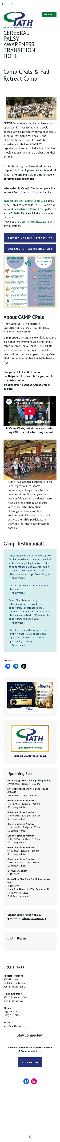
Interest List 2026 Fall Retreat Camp (25, 209)
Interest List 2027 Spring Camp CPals (26, 201)
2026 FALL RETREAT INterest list (30, 248)
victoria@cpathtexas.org (34, 221)
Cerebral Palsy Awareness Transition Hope (19, 44)
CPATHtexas (17, 938)
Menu (51, 14)
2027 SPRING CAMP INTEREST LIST (30, 238)
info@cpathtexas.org (15, 1026)
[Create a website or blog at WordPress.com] (30, 1136)
